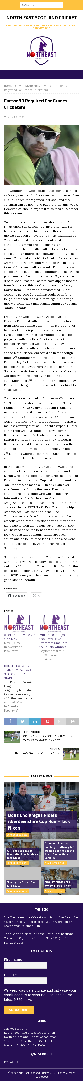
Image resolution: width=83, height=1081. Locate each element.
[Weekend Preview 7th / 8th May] (19, 624)
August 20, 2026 (56, 863)
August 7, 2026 (55, 891)
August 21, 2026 (18, 863)
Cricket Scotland (15, 1028)
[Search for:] (41, 4)
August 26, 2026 (18, 835)
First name (13, 959)
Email (10, 975)
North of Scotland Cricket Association (30, 1037)
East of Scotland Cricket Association (29, 1032)
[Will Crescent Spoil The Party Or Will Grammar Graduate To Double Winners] (55, 624)
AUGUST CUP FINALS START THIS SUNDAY (58, 884)
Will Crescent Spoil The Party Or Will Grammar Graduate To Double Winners (53, 640)
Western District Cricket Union (25, 1045)
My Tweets (11, 1062)
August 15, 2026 (18, 891)
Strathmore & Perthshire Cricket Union (31, 1041)
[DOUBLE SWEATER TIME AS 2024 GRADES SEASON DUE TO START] (21, 688)
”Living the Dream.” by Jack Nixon (21, 884)
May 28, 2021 (16, 117)
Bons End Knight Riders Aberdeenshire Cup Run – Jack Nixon (39, 821)
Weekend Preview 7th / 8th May (19, 636)
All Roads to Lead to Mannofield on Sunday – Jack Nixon (22, 854)
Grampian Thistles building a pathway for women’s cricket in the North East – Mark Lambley (59, 850)
